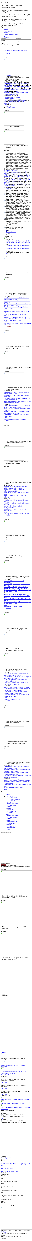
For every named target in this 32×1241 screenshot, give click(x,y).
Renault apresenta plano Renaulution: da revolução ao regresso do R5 (16, 674)
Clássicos (13, 323)
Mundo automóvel (23, 241)
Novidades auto (11, 805)
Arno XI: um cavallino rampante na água (15, 594)
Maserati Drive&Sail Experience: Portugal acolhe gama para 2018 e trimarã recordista (16, 587)
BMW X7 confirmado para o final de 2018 (13, 1103)
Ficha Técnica (8, 31)
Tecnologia (22, 419)
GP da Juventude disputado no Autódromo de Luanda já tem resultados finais (17, 689)
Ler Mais (4, 1082)
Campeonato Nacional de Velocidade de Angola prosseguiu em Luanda (16, 692)
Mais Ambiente (5, 1074)
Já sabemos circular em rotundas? (14, 787)
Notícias (8, 242)
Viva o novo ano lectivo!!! (11, 170)
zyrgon (9, 95)
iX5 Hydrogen (26, 245)
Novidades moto (20, 513)
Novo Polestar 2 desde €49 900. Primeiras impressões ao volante (16, 298)
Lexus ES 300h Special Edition (10, 1171)
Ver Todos (3, 1232)
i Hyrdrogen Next (14, 245)
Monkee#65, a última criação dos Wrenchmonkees (13, 506)
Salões (8, 325)
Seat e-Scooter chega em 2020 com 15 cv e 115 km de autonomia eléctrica (16, 487)
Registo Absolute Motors (11, 34)
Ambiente (8, 75)
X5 (6, 247)
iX (20, 245)
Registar (6, 37)
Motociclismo (16, 699)
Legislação (7, 419)
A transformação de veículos (12, 97)
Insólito (6, 29)
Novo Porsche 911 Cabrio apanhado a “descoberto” (16, 1099)
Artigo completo (10, 107)
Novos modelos (14, 419)
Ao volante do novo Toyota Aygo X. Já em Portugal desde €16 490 (16, 93)
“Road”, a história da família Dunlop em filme (17, 687)
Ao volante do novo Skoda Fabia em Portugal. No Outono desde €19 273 (17, 90)
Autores (6, 32)
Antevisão (7, 323)
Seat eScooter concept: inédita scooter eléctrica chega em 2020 (15, 490)
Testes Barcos (18, 606)
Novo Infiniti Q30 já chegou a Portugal (15, 317)
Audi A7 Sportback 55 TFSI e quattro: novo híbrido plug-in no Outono (16, 412)
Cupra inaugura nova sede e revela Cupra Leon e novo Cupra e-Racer (16, 683)
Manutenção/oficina (21, 323)
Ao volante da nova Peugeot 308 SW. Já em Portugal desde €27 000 (17, 398)
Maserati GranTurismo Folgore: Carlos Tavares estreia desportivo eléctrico (17, 401)
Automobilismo (8, 699)
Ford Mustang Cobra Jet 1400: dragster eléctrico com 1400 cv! (15, 680)
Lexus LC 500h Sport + (7, 1168)
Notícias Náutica (9, 606)
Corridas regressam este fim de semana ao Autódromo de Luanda (16, 695)
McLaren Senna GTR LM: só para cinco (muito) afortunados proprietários (17, 677)
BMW (7, 245)
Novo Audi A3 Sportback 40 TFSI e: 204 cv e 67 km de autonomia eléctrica (17, 319)
